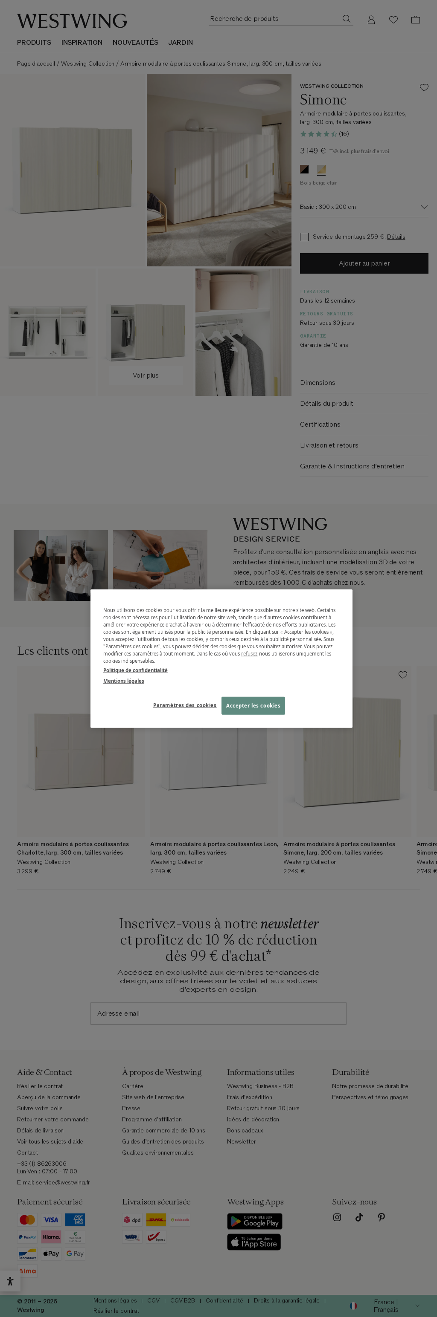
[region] (221, 658)
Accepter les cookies (253, 705)
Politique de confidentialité (135, 670)
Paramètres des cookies (185, 705)
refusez (249, 653)
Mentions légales (123, 680)
